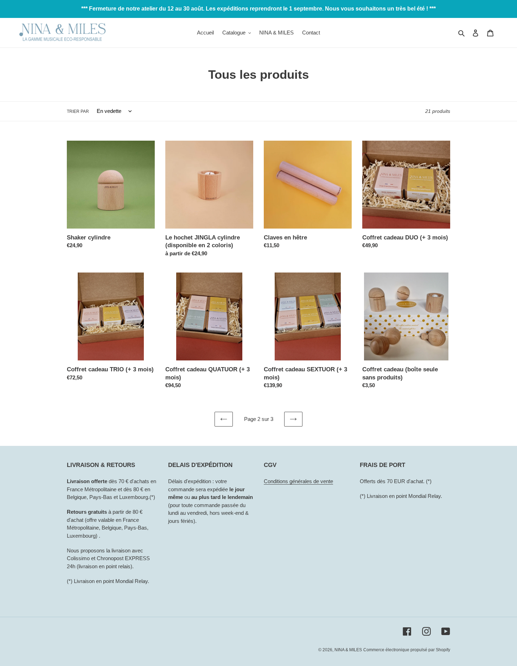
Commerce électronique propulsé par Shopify (406, 649)
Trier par (78, 111)
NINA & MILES (348, 649)
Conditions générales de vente (298, 481)
